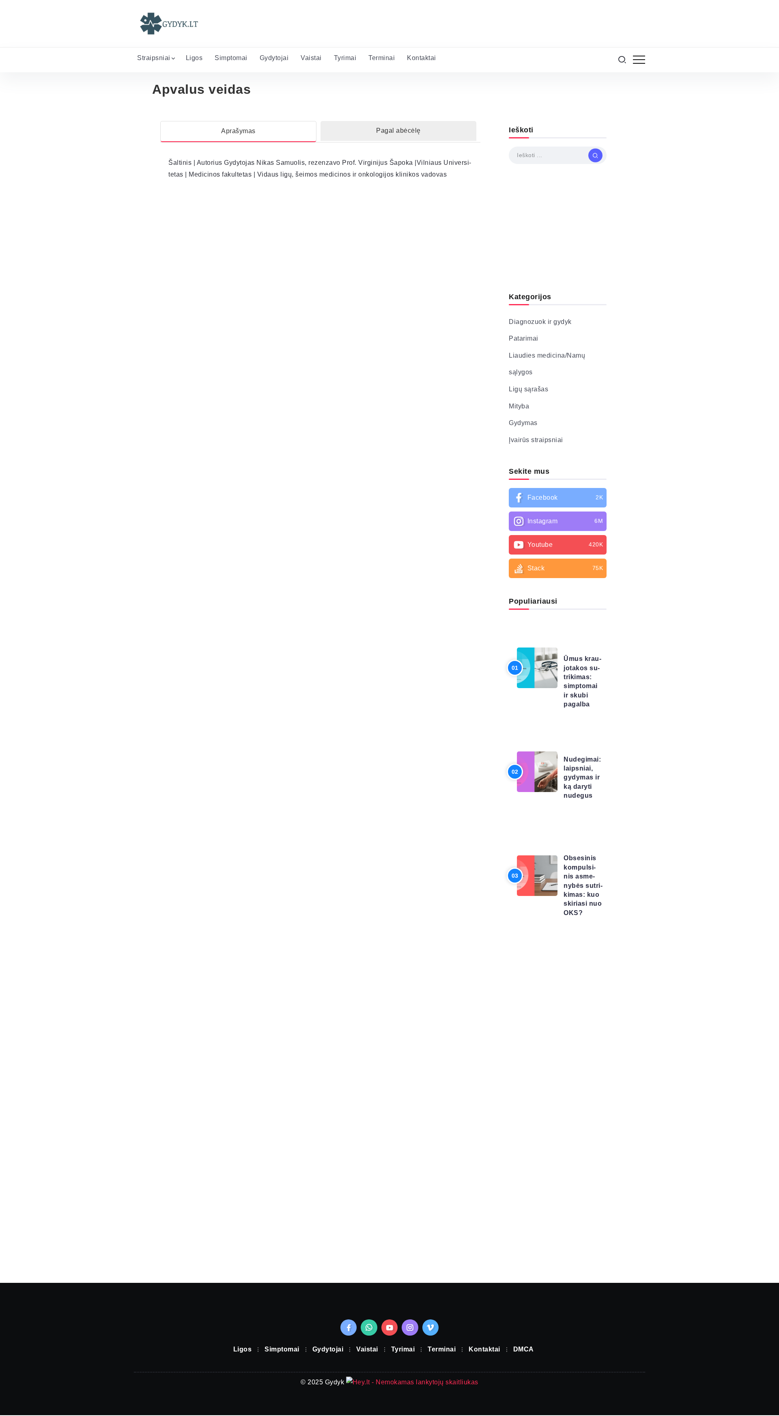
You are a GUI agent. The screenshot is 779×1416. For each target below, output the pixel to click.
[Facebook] (558, 497)
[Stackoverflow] (558, 568)
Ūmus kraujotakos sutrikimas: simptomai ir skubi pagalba (582, 681)
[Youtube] (558, 545)
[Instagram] (558, 521)
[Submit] (595, 155)
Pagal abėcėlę (398, 130)
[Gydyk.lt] (168, 22)
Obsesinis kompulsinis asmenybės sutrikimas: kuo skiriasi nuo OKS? (583, 885)
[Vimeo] (430, 1327)
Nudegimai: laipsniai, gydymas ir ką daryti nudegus (582, 777)
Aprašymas (238, 130)
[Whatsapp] (369, 1327)
